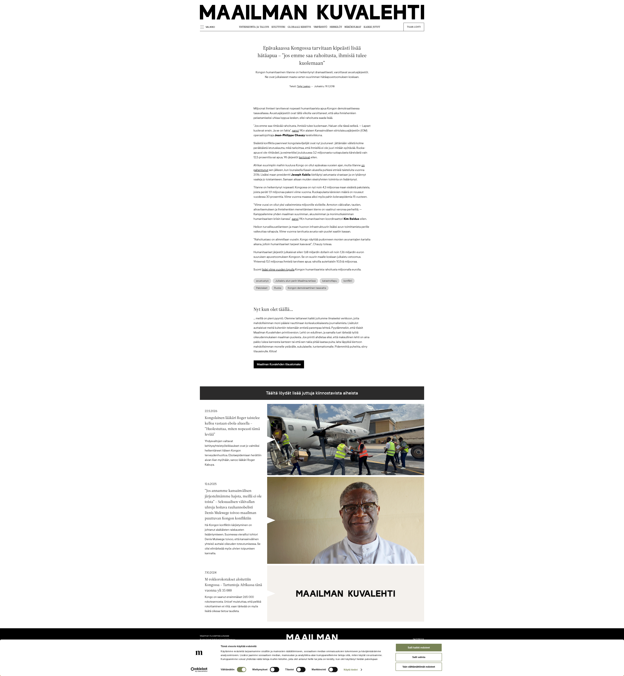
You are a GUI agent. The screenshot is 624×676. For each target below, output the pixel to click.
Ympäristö (320, 27)
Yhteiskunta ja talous (254, 27)
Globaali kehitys (299, 27)
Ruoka (277, 288)
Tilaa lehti (414, 26)
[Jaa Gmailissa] (307, 100)
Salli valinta (418, 657)
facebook (418, 639)
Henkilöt (336, 27)
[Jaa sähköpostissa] (328, 100)
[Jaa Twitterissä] (296, 100)
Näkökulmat (352, 27)
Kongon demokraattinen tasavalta (307, 288)
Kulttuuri (278, 27)
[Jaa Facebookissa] (317, 100)
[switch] (274, 669)
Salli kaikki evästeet (419, 647)
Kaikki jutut (372, 27)
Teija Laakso (303, 86)
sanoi (295, 130)
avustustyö (262, 281)
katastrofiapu (329, 281)
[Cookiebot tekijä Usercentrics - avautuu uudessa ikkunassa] (199, 669)
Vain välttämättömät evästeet (419, 666)
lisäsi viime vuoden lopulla (278, 269)
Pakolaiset (261, 288)
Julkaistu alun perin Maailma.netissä (295, 281)
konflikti (348, 281)
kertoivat (304, 157)
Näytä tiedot (351, 669)
